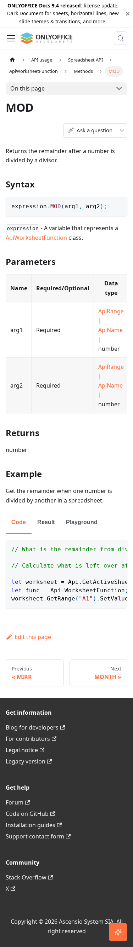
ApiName (110, 330)
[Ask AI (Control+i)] (118, 932)
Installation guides (30, 825)
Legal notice (22, 750)
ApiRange (111, 311)
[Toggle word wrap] (106, 548)
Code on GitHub (27, 814)
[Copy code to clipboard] (118, 205)
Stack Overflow (26, 877)
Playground (82, 522)
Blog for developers (32, 727)
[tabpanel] (66, 574)
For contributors (28, 739)
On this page (27, 88)
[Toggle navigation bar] (11, 38)
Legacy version (25, 761)
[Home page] (12, 59)
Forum (14, 802)
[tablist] (66, 523)
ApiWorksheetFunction (36, 238)
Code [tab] (18, 522)
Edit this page (33, 637)
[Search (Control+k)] (120, 38)
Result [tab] (46, 522)
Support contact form (35, 836)
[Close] (127, 13)
